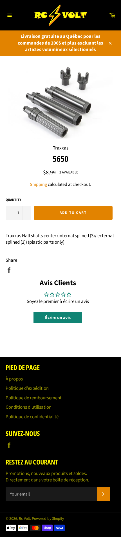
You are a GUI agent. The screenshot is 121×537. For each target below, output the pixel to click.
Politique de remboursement (34, 398)
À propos (14, 379)
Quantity (13, 200)
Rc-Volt (24, 518)
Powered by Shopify (48, 518)
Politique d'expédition (27, 388)
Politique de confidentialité (32, 416)
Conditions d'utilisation (28, 407)
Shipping (38, 184)
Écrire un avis (58, 317)
